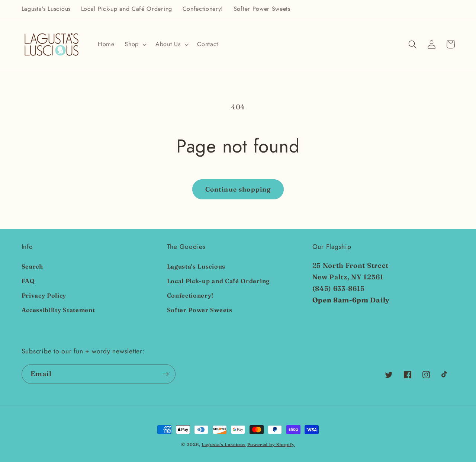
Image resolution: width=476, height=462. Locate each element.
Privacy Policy (44, 295)
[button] (134, 45)
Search (32, 266)
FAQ (28, 281)
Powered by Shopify (271, 444)
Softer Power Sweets (199, 310)
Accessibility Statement (58, 310)
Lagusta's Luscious (196, 266)
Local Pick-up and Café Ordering (218, 281)
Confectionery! (190, 295)
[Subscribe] (165, 374)
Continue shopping (238, 189)
